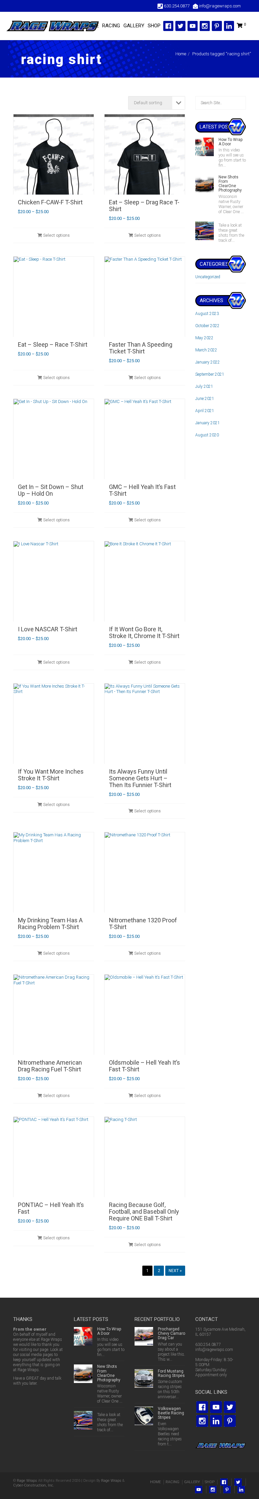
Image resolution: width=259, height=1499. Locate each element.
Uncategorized (207, 277)
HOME (92, 26)
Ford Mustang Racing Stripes (171, 1373)
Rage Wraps (27, 1480)
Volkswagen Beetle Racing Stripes (171, 1413)
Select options (56, 235)
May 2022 (204, 338)
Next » (175, 1270)
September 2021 (209, 374)
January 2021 (207, 423)
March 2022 (206, 350)
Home (180, 53)
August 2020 (207, 435)
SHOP (154, 26)
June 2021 (204, 398)
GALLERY (133, 26)
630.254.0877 (208, 1344)
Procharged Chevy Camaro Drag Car (171, 1333)
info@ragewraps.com (214, 1349)
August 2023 (207, 313)
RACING (111, 26)
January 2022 (207, 362)
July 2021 (204, 386)
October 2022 (207, 325)
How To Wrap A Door (230, 141)
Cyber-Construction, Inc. (33, 1485)
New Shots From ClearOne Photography (230, 184)
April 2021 (204, 410)
